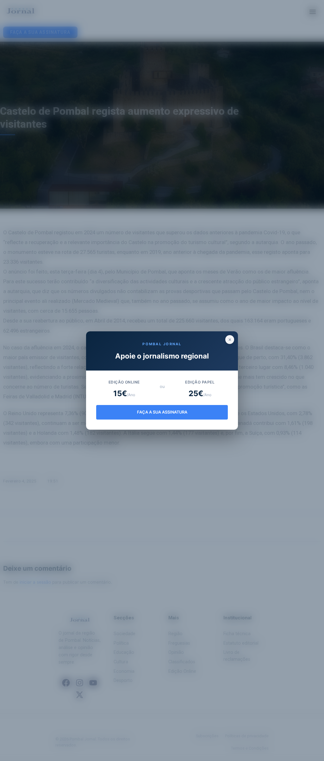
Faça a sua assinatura (162, 412)
